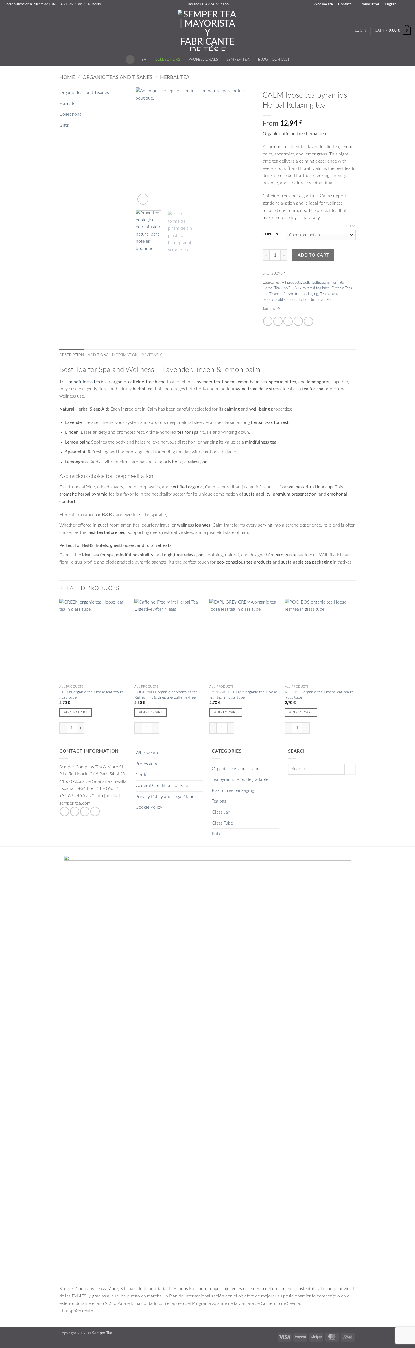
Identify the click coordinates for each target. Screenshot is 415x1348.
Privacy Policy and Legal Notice (166, 796)
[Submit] (350, 769)
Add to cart (313, 255)
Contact (344, 4)
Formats (337, 282)
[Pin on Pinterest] (298, 321)
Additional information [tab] (113, 355)
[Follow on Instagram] (74, 811)
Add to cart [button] (76, 712)
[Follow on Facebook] (64, 811)
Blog (263, 59)
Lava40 (276, 308)
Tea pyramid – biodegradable (240, 779)
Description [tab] (71, 355)
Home (67, 77)
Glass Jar (221, 812)
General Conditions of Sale (162, 785)
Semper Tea (238, 59)
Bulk (306, 282)
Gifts (64, 125)
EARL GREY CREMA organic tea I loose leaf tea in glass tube (243, 695)
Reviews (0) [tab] (152, 355)
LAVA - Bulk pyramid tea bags (305, 288)
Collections (167, 59)
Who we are (323, 4)
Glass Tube (222, 823)
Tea (142, 59)
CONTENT (271, 234)
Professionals (203, 59)
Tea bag (219, 801)
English (390, 4)
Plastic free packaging (300, 294)
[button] (368, 4)
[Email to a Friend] (288, 321)
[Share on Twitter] (278, 321)
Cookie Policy (149, 807)
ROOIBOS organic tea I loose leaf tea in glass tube (319, 695)
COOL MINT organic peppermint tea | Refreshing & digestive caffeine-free (167, 695)
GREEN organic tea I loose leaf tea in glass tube (91, 695)
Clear (351, 225)
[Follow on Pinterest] (95, 811)
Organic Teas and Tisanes (117, 77)
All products (291, 282)
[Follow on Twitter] (84, 811)
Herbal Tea (174, 77)
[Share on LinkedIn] (308, 321)
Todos (291, 299)
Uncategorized (320, 299)
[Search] (130, 59)
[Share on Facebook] (267, 321)
